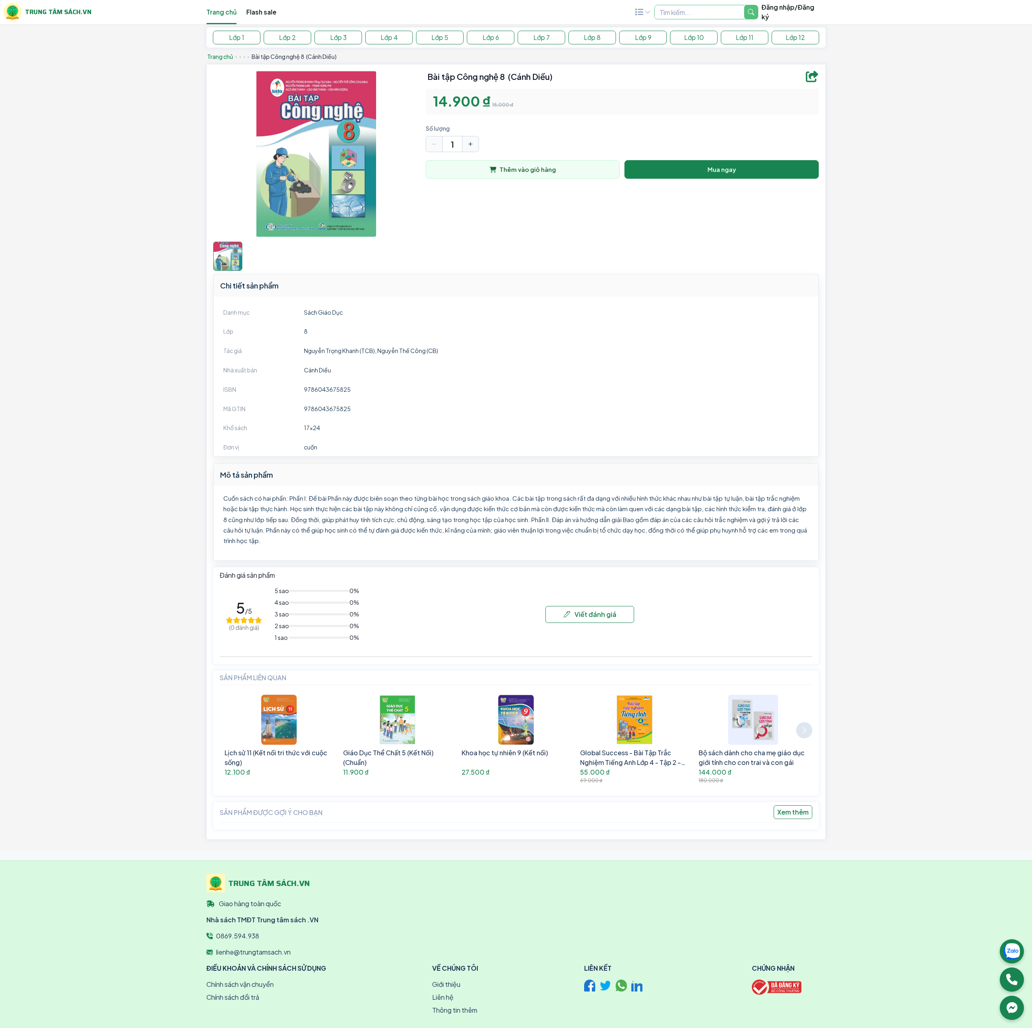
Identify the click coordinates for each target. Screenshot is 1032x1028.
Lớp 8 (592, 37)
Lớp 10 (694, 37)
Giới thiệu (446, 984)
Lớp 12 (795, 37)
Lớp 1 (236, 37)
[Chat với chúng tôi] (1012, 1008)
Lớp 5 (439, 37)
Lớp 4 (389, 37)
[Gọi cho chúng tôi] (1012, 979)
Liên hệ (443, 997)
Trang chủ (221, 12)
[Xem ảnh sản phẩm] (227, 256)
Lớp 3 (338, 37)
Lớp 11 (744, 37)
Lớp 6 (491, 37)
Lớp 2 (287, 37)
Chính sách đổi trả (232, 997)
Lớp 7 (541, 37)
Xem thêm (793, 812)
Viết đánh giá (594, 614)
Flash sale (261, 12)
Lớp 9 (643, 37)
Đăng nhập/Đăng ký (788, 12)
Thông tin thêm (454, 1010)
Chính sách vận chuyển (240, 984)
